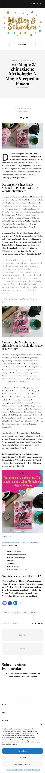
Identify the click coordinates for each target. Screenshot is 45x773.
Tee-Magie (34, 612)
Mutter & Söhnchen (22, 108)
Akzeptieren (22, 751)
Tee (25, 612)
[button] (41, 724)
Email (4, 712)
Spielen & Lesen (26, 60)
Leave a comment (11, 623)
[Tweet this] (21, 118)
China (6, 612)
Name (4, 704)
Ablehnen (22, 758)
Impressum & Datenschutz (14, 770)
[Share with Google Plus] (24, 118)
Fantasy (15, 60)
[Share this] (18, 118)
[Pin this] (27, 118)
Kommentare (22, 111)
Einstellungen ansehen (22, 764)
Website (5, 720)
